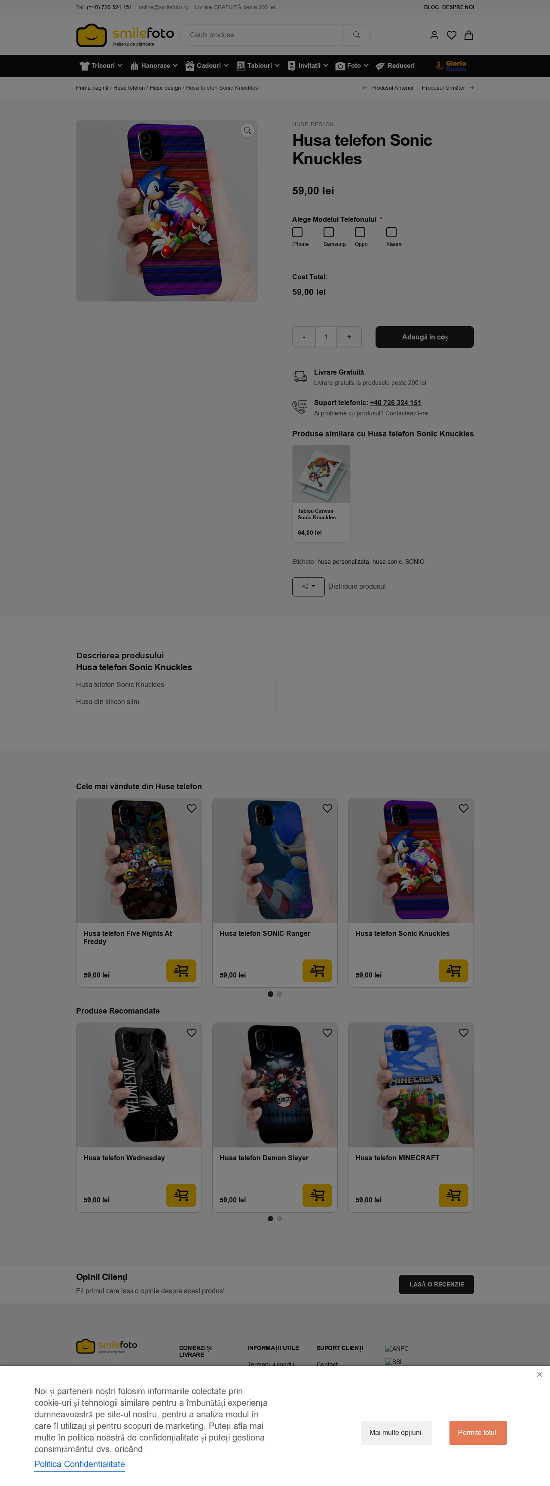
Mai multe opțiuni (396, 1433)
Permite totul (477, 1433)
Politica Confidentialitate (79, 1464)
